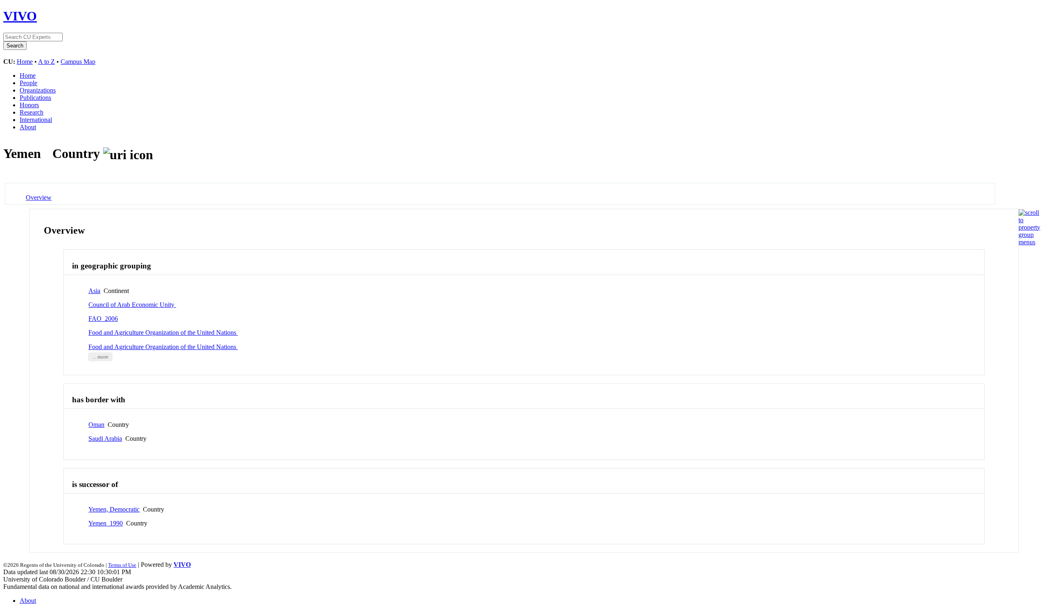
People (28, 82)
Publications (35, 97)
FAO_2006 (103, 318)
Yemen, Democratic (114, 509)
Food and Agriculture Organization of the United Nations (163, 332)
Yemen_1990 (105, 523)
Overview (39, 197)
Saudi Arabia (105, 438)
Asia (94, 290)
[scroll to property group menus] (1029, 242)
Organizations (38, 90)
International (36, 119)
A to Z (46, 61)
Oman (96, 424)
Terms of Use (122, 565)
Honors (29, 104)
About (28, 127)
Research (31, 112)
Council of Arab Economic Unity (132, 304)
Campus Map (78, 61)
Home (25, 61)
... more (100, 357)
